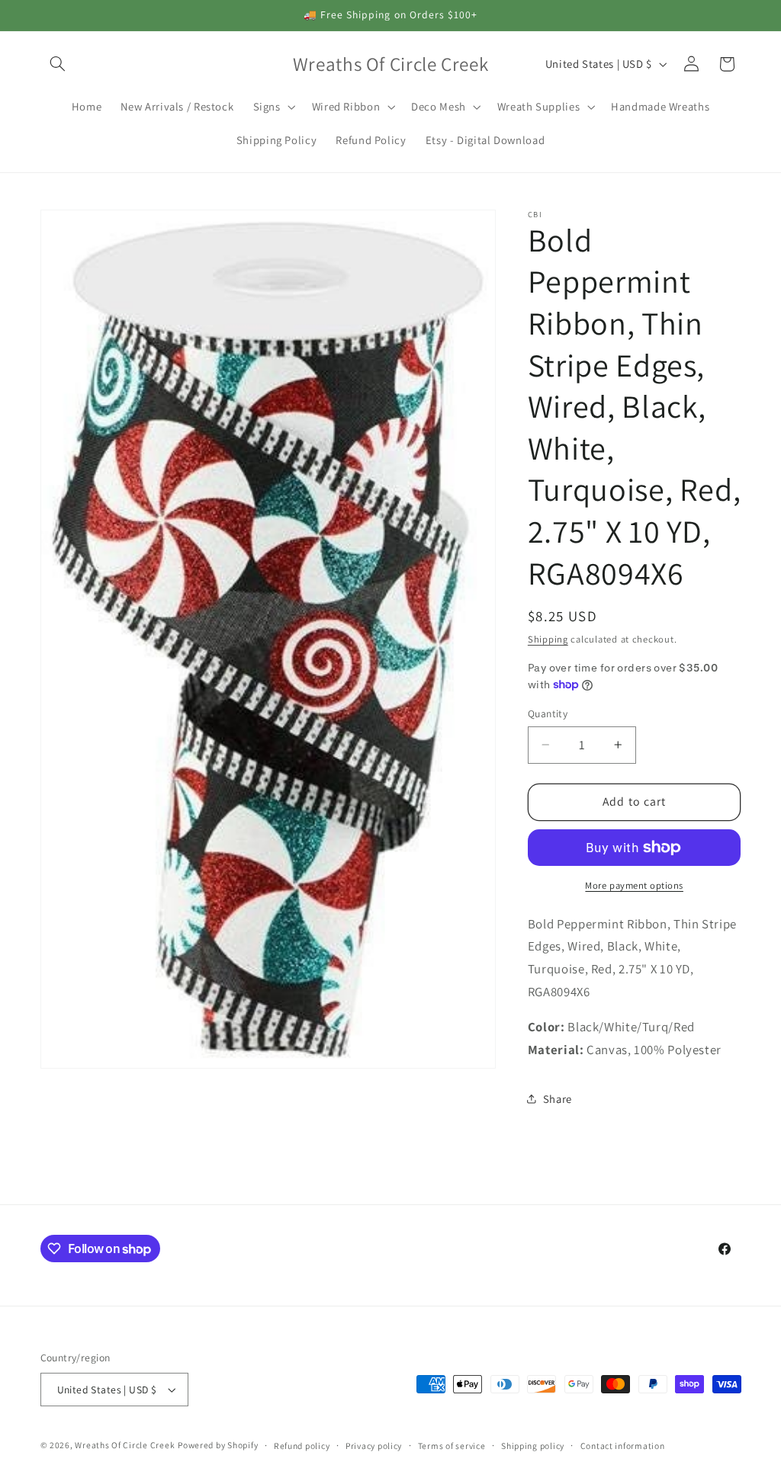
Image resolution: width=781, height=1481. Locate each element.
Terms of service (452, 1445)
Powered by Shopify (218, 1445)
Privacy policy (374, 1445)
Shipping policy (532, 1445)
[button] (58, 64)
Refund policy (302, 1445)
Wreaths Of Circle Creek (125, 1445)
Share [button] (557, 1099)
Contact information (622, 1445)
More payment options (634, 885)
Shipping (548, 639)
